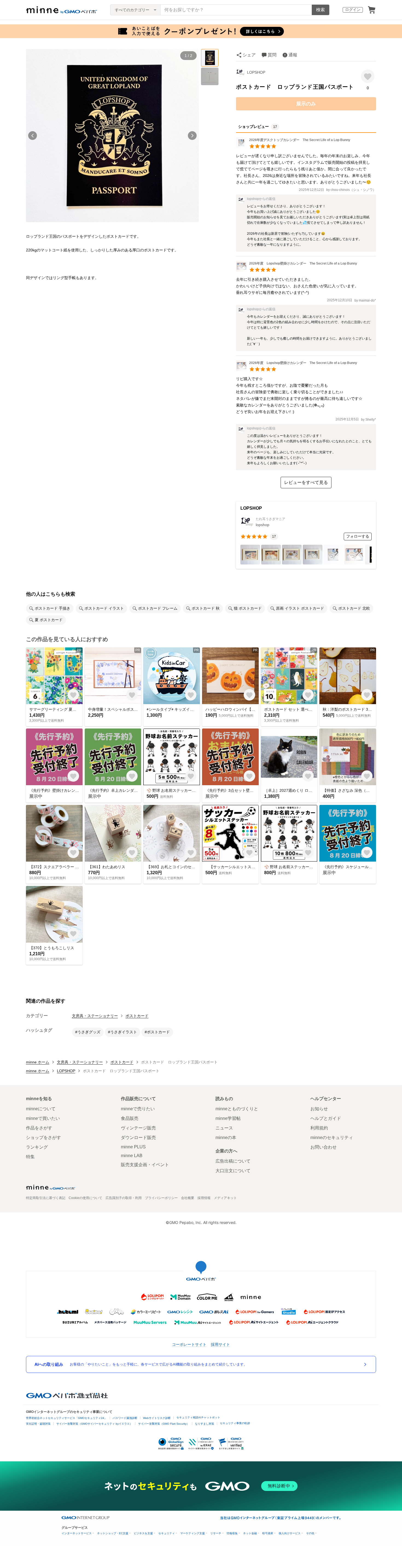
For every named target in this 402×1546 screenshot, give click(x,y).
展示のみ (306, 104)
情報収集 (232, 1533)
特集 (30, 1156)
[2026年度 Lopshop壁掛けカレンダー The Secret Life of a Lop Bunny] (296, 270)
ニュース (224, 1128)
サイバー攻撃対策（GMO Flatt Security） (163, 1423)
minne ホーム (37, 1062)
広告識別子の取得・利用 (124, 1198)
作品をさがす (39, 1128)
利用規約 (319, 1128)
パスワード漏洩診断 (125, 1417)
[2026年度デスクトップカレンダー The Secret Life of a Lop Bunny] (293, 146)
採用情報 (204, 1198)
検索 (320, 9)
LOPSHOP (256, 72)
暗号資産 (267, 1533)
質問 (272, 55)
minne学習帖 (228, 1118)
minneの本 (225, 1137)
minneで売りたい (138, 1108)
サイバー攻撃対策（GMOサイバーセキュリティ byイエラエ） (94, 1423)
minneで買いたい (43, 1118)
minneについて (41, 1108)
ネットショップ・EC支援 (112, 1533)
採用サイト (220, 1344)
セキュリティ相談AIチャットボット (198, 1417)
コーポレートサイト (189, 1344)
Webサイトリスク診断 (157, 1417)
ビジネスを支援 (143, 1533)
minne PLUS (133, 1147)
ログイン (352, 9)
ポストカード (137, 1016)
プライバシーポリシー (161, 1198)
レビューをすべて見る (306, 482)
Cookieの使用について (85, 1198)
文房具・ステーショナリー (95, 1016)
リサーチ (215, 1533)
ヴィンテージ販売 (138, 1128)
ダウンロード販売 (138, 1137)
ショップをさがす (43, 1137)
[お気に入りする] (367, 76)
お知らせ (319, 1108)
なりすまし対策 (204, 1423)
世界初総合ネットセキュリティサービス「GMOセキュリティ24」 (66, 1417)
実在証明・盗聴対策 (38, 1423)
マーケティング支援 (192, 1533)
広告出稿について (232, 1161)
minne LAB (131, 1155)
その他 (310, 1533)
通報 (293, 55)
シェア (249, 55)
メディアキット (225, 1198)
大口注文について (232, 1170)
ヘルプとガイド (325, 1118)
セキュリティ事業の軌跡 (235, 1423)
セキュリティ (166, 1533)
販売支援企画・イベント (145, 1164)
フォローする (357, 536)
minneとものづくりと (236, 1108)
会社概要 (187, 1198)
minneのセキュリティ (331, 1137)
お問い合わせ (323, 1147)
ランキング (37, 1147)
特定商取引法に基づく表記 (45, 1198)
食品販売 (129, 1118)
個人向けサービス (290, 1533)
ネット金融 (250, 1533)
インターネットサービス (77, 1533)
